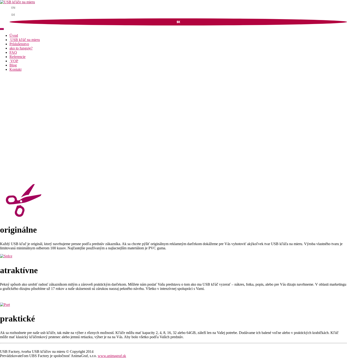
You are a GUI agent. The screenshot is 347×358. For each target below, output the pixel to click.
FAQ (13, 52)
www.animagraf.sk (112, 356)
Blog (13, 65)
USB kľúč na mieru (24, 40)
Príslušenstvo (19, 44)
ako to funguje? (21, 48)
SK (178, 22)
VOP (13, 61)
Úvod (13, 35)
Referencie (17, 57)
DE (13, 15)
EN (13, 8)
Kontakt (15, 69)
